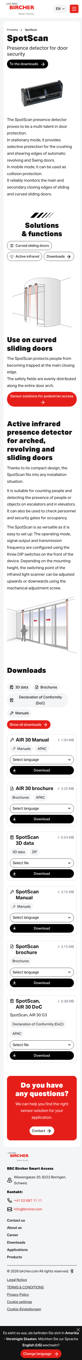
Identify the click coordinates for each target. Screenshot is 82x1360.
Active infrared (27, 256)
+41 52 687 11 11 (28, 1200)
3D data (21, 687)
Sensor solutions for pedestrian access (41, 396)
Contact (38, 1130)
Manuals (22, 713)
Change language (37, 1353)
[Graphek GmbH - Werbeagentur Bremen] (72, 1271)
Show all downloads (25, 724)
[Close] (78, 1329)
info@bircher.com (28, 1209)
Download (42, 770)
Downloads (56, 256)
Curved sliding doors (32, 245)
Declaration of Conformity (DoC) (40, 700)
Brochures (48, 687)
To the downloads (24, 64)
